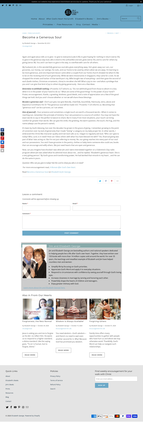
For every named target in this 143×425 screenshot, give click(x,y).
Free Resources (65, 24)
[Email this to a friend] (117, 181)
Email (75, 204)
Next (117, 33)
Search (52, 389)
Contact (86, 24)
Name (25, 204)
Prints (8, 389)
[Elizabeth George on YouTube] (10, 5)
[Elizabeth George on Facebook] (6, 5)
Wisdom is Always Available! (70, 321)
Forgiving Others (97, 321)
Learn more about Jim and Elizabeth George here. (44, 287)
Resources (9, 393)
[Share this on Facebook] (106, 181)
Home (34, 19)
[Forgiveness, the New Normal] (38, 309)
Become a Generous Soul (37, 172)
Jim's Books (103, 19)
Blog (78, 24)
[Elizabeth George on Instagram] (17, 5)
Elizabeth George (17, 416)
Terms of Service (56, 380)
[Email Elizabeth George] (20, 5)
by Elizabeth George (29, 43)
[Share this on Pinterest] (111, 181)
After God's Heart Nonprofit (60, 19)
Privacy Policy (55, 376)
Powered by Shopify (32, 416)
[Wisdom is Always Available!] (71, 309)
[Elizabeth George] (71, 12)
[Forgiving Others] (105, 309)
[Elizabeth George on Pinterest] (13, 5)
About (42, 19)
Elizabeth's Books (84, 19)
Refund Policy (55, 384)
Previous (110, 33)
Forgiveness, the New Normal (37, 321)
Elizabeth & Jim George (61, 172)
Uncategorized (27, 46)
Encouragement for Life (63, 329)
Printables (48, 24)
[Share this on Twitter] (100, 181)
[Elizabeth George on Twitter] (3, 5)
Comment (26, 214)
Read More (30, 355)
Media (95, 24)
